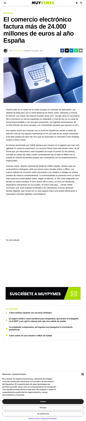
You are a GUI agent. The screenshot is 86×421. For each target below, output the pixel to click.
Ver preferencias (43, 414)
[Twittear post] (67, 50)
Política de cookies (34, 418)
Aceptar (43, 401)
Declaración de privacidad (49, 418)
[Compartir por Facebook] (62, 50)
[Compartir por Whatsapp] (76, 50)
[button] (83, 374)
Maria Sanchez (17, 51)
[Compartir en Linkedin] (71, 50)
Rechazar (43, 408)
